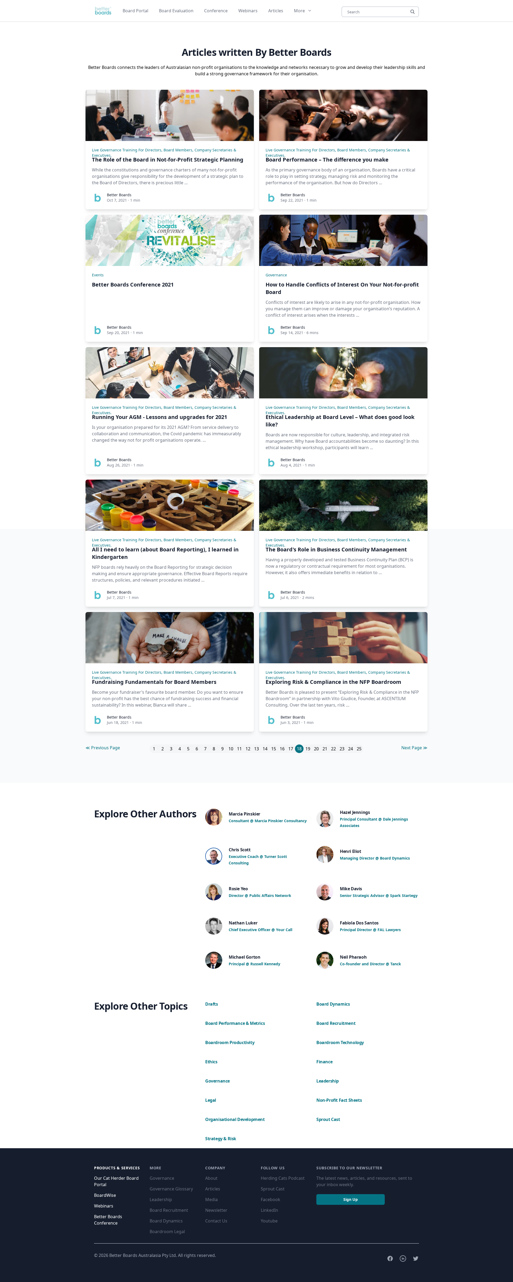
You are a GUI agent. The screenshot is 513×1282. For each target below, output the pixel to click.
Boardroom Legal (167, 1231)
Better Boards (119, 194)
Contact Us (216, 1221)
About (211, 1178)
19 (307, 748)
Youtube (269, 1221)
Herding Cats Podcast (283, 1178)
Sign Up (350, 1199)
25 (359, 748)
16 (282, 748)
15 (273, 748)
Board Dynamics (166, 1221)
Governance (276, 274)
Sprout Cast (273, 1189)
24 (350, 748)
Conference (216, 11)
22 (333, 748)
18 (299, 748)
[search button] (412, 12)
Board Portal (135, 11)
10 (230, 748)
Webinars (248, 11)
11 (239, 748)
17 (290, 748)
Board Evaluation (176, 11)
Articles (275, 11)
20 (316, 748)
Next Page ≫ (414, 748)
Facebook (270, 1199)
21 (324, 748)
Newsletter (216, 1210)
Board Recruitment (169, 1210)
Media (211, 1199)
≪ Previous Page (103, 748)
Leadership (161, 1199)
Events (98, 274)
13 (256, 748)
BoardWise (105, 1195)
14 (265, 748)
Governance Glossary (171, 1189)
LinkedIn (269, 1210)
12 (248, 748)
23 (342, 748)
